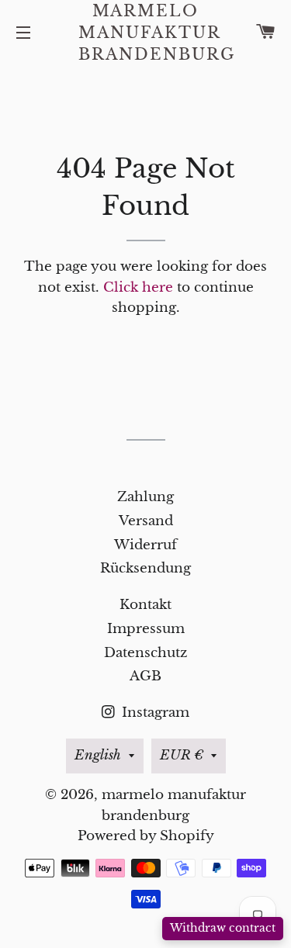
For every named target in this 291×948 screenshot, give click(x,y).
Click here (138, 287)
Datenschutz (145, 653)
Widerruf (145, 545)
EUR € (181, 755)
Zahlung (145, 497)
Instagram (153, 712)
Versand (146, 521)
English (97, 755)
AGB (145, 676)
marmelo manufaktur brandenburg (145, 33)
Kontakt (145, 605)
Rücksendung (145, 568)
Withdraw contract (222, 928)
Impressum (146, 629)
